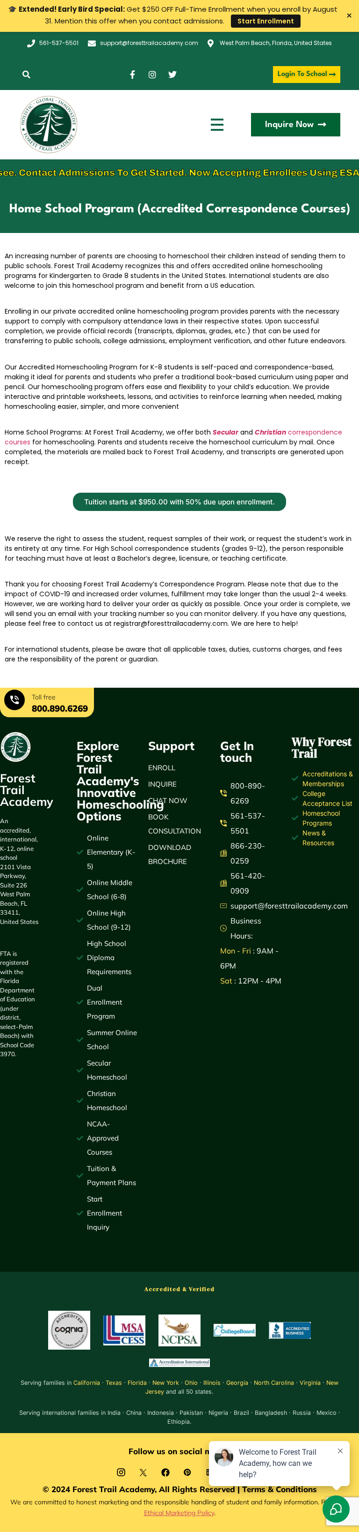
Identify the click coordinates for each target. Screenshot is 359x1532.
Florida (137, 1382)
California (86, 1382)
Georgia (237, 1382)
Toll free (44, 697)
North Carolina (274, 1382)
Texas (114, 1382)
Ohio (191, 1382)
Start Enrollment (265, 21)
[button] (26, 75)
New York (165, 1382)
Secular (225, 432)
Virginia (310, 1382)
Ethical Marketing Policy (179, 1513)
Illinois (212, 1382)
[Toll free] (14, 701)
